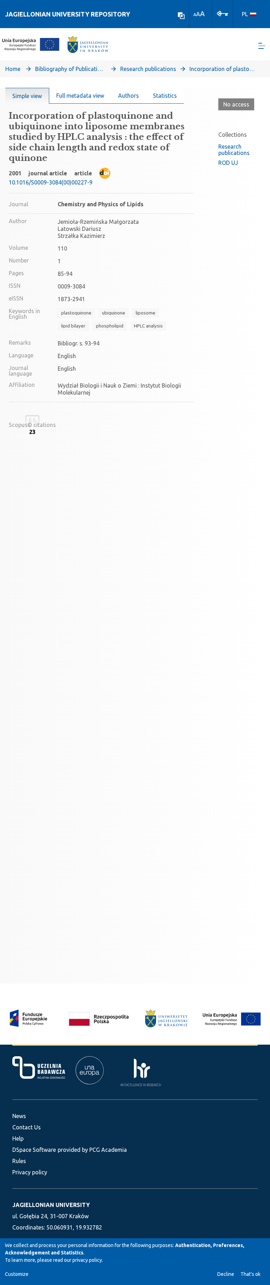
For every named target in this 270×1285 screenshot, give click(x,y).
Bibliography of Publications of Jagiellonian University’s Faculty (70, 69)
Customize (16, 1274)
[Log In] (222, 13)
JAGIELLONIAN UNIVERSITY (51, 1205)
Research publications (148, 69)
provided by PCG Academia (92, 1150)
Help (18, 1138)
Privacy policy (29, 1172)
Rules (19, 1161)
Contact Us (26, 1127)
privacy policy (87, 1260)
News (19, 1116)
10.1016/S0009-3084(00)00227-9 (50, 182)
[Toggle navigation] (262, 46)
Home (12, 69)
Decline (225, 1274)
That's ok (250, 1274)
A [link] (194, 14)
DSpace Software (34, 1150)
